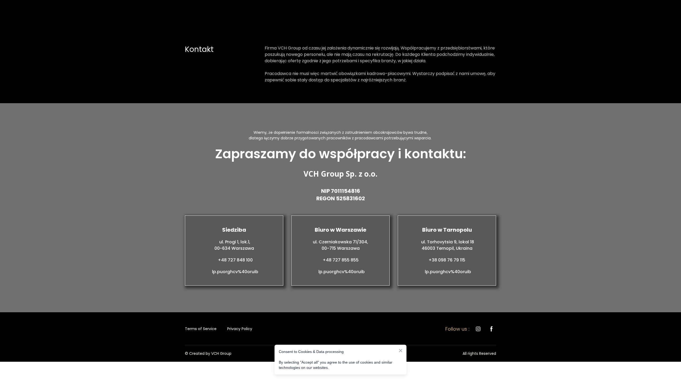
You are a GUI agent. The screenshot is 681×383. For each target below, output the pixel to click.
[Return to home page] (203, 12)
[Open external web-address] (341, 329)
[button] (478, 329)
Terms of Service (201, 328)
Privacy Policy (239, 328)
